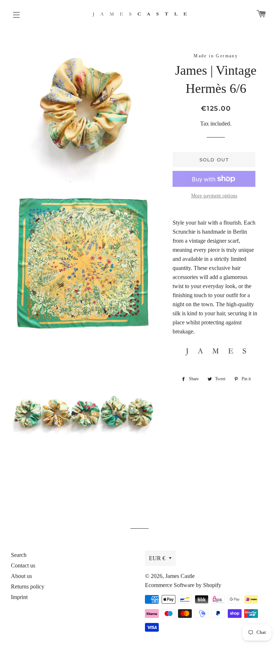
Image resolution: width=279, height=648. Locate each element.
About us (21, 576)
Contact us (23, 565)
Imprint (19, 597)
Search (19, 555)
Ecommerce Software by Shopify (183, 585)
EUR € (157, 558)
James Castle (180, 576)
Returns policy (27, 586)
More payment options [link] (214, 195)
